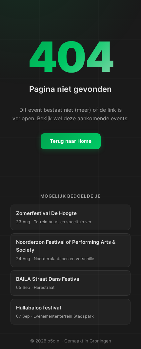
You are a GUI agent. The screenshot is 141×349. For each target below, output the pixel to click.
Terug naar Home (70, 141)
